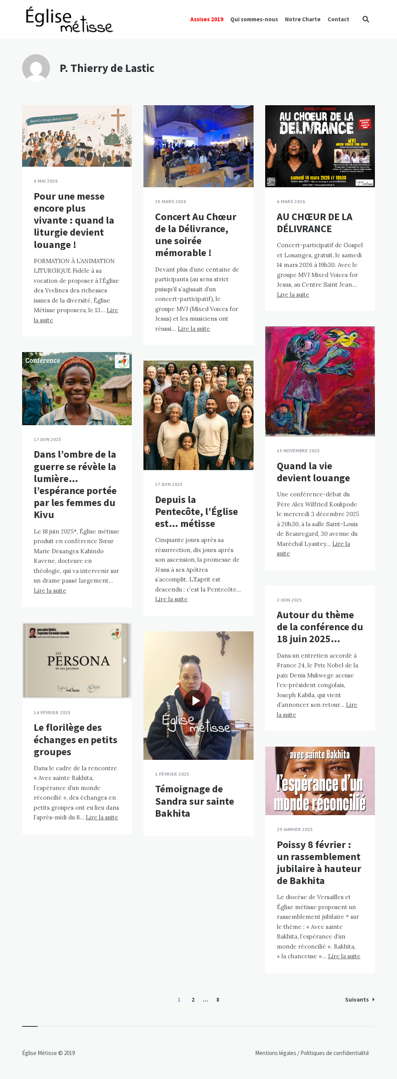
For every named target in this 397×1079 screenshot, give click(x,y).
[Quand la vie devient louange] (276, 417)
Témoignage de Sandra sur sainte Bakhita (194, 800)
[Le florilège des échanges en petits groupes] (33, 679)
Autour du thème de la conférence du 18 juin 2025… (320, 626)
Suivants (357, 999)
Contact (338, 19)
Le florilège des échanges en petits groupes (75, 739)
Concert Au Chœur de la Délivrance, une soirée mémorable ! (195, 234)
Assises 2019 (206, 19)
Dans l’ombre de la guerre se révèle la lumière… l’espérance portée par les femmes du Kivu (75, 484)
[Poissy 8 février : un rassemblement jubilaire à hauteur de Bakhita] (276, 795)
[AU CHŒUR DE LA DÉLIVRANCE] (276, 168)
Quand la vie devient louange (313, 471)
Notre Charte (303, 19)
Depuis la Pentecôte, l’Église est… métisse (196, 511)
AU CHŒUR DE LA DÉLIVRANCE (314, 222)
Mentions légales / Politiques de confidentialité (312, 1053)
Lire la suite (194, 328)
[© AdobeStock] (33, 405)
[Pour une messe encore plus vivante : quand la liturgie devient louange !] (33, 147)
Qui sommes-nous (254, 19)
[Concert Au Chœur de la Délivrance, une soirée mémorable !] (155, 168)
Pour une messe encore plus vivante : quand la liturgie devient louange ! (74, 220)
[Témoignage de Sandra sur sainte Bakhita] (155, 740)
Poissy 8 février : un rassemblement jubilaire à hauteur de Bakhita (319, 862)
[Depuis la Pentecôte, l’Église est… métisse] (155, 450)
